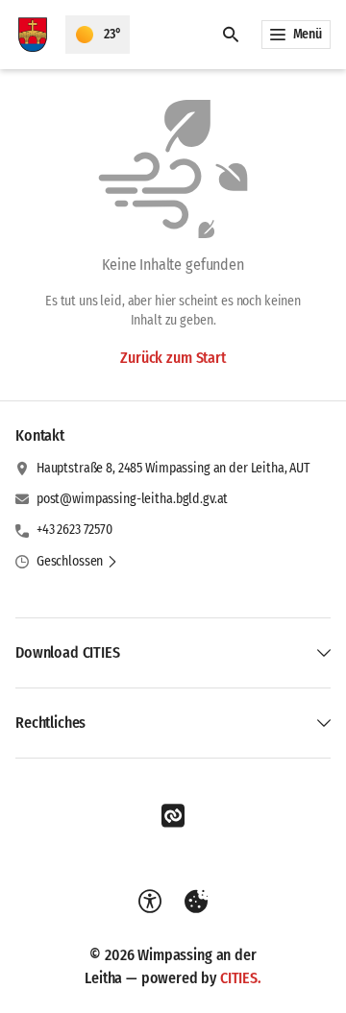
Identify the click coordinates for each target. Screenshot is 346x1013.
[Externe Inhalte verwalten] (196, 901)
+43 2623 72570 (74, 529)
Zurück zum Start (172, 358)
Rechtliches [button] (50, 722)
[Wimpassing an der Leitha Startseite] (32, 34)
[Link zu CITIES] (173, 816)
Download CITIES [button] (67, 652)
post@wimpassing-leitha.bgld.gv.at (132, 499)
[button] (77, 561)
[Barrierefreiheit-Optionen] (149, 901)
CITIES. (240, 978)
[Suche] (230, 34)
